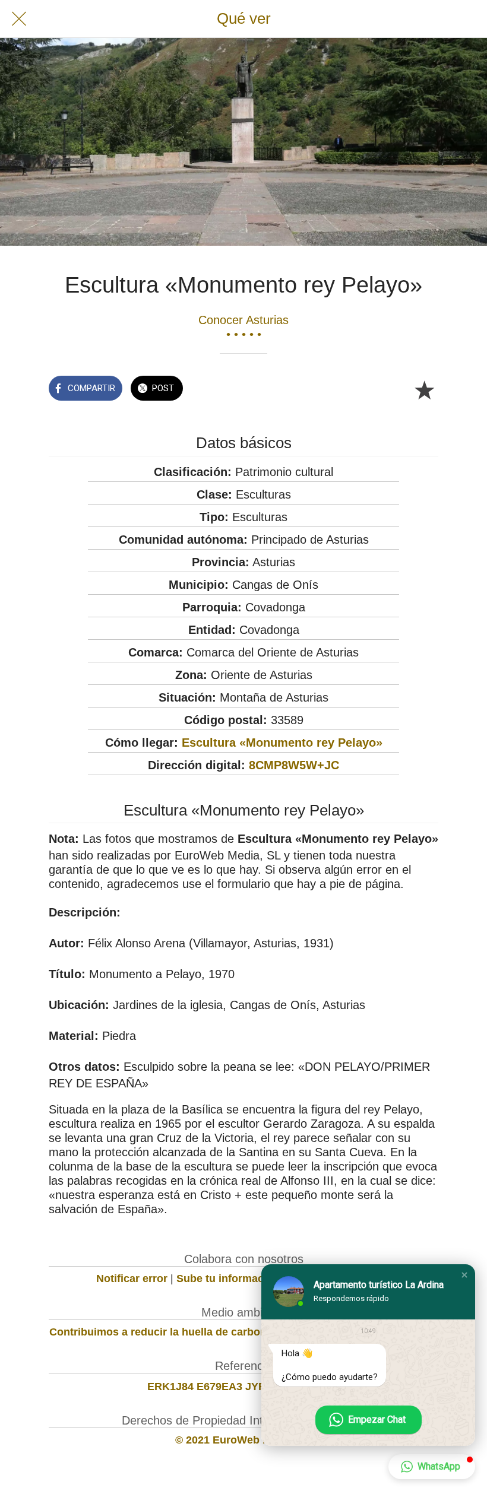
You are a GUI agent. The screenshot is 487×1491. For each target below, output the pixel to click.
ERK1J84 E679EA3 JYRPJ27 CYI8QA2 (243, 1386)
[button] (464, 1275)
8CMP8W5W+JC (294, 765)
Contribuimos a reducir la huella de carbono (161, 1332)
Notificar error (131, 1278)
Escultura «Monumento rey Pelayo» (282, 742)
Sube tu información (228, 1278)
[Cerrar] (19, 19)
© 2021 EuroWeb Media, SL (243, 1440)
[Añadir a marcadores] (424, 389)
